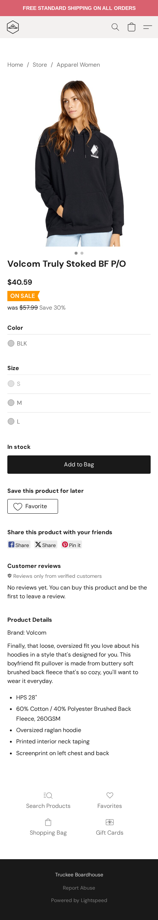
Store (40, 65)
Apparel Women (78, 65)
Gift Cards (109, 832)
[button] (13, 27)
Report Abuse (79, 887)
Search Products (48, 806)
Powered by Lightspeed (79, 900)
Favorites (109, 806)
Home (15, 65)
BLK (22, 343)
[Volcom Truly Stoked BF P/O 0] (79, 162)
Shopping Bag (48, 832)
